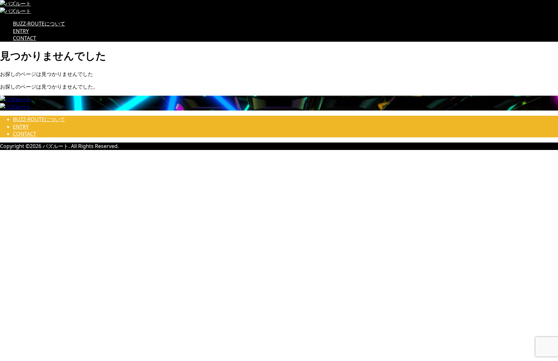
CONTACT (24, 38)
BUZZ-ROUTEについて (39, 23)
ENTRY (21, 31)
